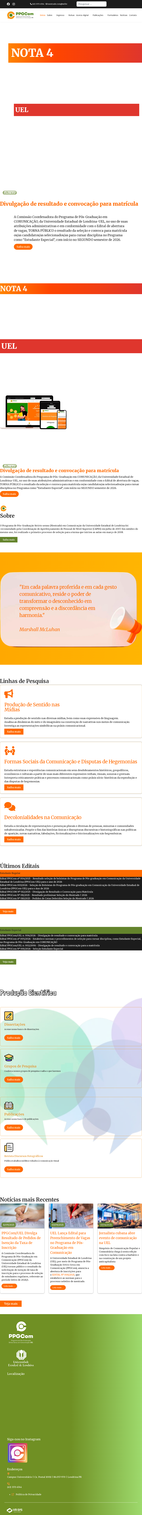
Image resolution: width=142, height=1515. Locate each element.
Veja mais (8, 911)
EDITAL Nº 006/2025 (63, 1274)
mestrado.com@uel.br (57, 4)
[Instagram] (13, 4)
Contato (133, 15)
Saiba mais (23, 246)
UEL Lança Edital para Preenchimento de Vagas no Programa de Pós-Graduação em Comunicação (70, 1243)
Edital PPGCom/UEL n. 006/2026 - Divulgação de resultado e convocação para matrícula (48, 935)
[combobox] (91, 4)
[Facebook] (8, 4)
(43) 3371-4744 (38, 4)
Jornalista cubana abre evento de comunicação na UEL (118, 1238)
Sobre (49, 15)
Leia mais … (9, 1286)
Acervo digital (82, 15)
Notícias (123, 15)
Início (42, 15)
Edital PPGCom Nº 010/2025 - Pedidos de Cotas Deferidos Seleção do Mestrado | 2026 (47, 898)
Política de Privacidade (28, 1494)
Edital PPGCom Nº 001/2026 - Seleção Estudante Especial (31, 948)
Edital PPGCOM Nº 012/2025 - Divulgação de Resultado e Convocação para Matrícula (46, 891)
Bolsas (72, 15)
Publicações (98, 15)
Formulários (112, 15)
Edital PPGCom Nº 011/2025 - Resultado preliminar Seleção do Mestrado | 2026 (43, 895)
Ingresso (60, 15)
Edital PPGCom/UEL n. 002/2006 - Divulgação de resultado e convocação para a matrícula (50, 945)
